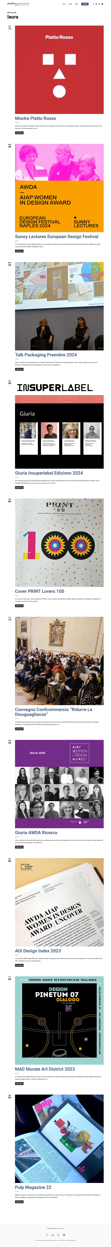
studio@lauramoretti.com (55, 1228)
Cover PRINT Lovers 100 (39, 591)
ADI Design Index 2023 (38, 950)
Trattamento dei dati (71, 1240)
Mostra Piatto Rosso (35, 118)
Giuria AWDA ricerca (36, 832)
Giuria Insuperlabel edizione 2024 (49, 473)
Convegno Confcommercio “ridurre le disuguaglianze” (53, 712)
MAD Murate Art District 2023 (45, 1069)
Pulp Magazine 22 (33, 1187)
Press (17, 595)
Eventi (17, 122)
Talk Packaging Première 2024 (46, 354)
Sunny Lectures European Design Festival (56, 236)
